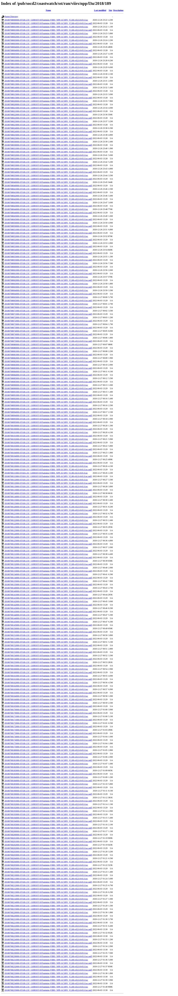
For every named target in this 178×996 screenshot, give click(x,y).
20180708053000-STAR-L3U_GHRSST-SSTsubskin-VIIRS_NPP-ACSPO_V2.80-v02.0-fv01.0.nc (46, 243)
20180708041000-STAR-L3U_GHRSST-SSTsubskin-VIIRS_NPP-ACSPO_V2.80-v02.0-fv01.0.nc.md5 (48, 192)
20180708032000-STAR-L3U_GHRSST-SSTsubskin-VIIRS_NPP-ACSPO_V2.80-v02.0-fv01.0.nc (46, 155)
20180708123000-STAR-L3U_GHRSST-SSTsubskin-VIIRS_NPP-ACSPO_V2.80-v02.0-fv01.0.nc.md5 (48, 530)
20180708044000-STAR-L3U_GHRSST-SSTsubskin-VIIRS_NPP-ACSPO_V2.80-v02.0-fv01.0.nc (46, 209)
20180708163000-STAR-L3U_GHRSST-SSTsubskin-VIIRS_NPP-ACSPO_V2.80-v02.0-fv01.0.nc (46, 689)
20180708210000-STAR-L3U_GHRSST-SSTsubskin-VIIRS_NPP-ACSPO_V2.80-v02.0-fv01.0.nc (46, 872)
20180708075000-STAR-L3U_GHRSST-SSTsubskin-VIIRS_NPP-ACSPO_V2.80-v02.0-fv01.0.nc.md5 (48, 341)
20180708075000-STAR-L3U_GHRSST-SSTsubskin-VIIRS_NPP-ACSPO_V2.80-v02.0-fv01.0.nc (46, 338)
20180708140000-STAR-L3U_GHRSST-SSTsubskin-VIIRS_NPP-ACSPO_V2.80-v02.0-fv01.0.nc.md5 (48, 591)
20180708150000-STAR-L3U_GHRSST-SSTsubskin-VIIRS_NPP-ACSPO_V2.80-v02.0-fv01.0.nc (46, 628)
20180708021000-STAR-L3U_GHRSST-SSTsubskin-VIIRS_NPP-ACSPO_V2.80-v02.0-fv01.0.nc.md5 (48, 111)
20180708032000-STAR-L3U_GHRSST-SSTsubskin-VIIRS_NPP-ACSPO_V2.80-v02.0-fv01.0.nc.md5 (48, 158)
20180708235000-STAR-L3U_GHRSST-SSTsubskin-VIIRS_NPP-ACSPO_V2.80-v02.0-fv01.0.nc (46, 987)
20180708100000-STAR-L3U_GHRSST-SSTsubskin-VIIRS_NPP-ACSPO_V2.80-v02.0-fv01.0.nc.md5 (48, 429)
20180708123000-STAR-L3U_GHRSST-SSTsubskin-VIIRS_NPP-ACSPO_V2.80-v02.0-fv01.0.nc (46, 527)
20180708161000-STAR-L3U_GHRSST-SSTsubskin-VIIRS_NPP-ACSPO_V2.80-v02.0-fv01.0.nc (46, 676)
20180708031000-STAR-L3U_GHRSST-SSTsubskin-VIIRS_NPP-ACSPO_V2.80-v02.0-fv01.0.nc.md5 (48, 152)
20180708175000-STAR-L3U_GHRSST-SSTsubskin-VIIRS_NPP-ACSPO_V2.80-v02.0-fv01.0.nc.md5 (48, 747)
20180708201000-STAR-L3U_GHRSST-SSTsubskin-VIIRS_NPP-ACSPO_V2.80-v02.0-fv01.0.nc (46, 838)
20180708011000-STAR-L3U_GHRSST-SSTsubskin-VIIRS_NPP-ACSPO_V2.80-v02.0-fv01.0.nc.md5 (48, 71)
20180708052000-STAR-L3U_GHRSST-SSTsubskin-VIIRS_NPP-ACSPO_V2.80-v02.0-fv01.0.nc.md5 (48, 240)
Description (118, 10)
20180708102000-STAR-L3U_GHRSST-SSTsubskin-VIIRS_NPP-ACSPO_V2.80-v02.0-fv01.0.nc (46, 439)
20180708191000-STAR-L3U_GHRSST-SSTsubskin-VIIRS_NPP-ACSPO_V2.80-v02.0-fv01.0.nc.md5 (48, 801)
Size (110, 10)
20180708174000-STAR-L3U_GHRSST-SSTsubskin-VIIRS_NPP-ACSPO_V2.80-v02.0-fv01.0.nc (46, 737)
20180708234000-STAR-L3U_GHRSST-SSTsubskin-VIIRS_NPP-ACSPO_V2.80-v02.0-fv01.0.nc (46, 980)
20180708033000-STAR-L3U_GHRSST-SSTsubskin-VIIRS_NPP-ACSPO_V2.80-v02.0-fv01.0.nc (46, 162)
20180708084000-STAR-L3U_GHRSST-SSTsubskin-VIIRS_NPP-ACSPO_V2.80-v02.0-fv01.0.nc (46, 371)
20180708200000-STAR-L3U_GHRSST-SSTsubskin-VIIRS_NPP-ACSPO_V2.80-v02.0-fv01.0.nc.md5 (48, 835)
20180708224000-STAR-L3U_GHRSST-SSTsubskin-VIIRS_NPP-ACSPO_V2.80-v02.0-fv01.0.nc (46, 939)
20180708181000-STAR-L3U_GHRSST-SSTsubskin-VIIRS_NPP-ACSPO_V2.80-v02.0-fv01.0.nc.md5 (48, 760)
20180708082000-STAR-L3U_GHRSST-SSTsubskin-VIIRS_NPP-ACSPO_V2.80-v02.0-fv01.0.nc (46, 358)
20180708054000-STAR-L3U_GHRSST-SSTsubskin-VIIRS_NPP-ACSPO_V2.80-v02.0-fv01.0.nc (46, 250)
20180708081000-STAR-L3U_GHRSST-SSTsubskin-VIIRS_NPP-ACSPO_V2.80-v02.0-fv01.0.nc (46, 351)
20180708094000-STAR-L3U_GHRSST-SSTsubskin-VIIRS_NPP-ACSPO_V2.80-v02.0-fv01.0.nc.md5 (48, 415)
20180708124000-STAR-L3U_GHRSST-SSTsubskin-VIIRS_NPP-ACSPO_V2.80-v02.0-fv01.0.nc (46, 534)
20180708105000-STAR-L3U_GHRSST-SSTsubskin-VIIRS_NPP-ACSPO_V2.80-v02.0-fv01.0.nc (46, 459)
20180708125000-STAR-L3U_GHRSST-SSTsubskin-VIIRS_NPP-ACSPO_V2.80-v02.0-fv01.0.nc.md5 (48, 544)
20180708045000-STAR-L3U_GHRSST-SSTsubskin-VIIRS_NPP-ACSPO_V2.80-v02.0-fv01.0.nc (46, 216)
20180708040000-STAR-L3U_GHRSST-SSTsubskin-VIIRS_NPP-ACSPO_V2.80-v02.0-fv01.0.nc (46, 182)
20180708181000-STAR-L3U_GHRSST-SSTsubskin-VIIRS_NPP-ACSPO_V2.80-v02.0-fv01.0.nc (46, 757)
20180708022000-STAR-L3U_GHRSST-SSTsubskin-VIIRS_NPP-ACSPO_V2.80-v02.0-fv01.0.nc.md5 (48, 118)
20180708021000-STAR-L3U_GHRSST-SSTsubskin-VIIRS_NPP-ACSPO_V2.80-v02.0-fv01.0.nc (46, 108)
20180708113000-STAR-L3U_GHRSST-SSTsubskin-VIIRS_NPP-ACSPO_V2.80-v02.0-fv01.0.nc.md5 (48, 490)
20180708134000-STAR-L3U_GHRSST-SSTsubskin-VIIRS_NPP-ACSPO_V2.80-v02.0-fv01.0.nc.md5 (48, 578)
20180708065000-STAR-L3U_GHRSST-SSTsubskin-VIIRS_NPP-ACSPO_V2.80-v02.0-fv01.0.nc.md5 (48, 300)
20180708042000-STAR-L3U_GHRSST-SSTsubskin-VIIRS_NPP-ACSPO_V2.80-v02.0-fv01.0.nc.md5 (48, 199)
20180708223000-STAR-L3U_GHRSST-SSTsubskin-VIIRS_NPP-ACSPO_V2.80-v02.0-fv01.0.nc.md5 (48, 936)
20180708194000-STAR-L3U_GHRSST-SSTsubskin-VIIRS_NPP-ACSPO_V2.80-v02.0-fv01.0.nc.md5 (48, 821)
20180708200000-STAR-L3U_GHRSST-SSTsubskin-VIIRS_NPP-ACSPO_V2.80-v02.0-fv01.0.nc (46, 831)
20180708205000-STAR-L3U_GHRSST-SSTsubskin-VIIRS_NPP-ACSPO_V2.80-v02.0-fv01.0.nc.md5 (48, 868)
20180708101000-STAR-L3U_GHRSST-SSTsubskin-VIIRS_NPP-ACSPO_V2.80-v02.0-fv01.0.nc (46, 432)
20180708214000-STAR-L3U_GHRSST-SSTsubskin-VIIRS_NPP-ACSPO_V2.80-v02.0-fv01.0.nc (46, 899)
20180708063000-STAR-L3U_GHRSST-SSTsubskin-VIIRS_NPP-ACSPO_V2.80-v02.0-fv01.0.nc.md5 (48, 287)
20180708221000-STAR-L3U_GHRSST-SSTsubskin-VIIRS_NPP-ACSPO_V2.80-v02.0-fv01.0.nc (46, 919)
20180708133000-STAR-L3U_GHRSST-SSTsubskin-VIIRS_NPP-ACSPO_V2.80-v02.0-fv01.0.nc (46, 568)
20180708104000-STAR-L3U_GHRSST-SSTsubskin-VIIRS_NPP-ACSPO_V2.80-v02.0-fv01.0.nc (46, 453)
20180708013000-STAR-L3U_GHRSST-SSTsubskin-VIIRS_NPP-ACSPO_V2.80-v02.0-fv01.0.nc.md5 (48, 84)
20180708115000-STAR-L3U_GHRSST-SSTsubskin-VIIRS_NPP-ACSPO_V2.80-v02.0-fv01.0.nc (46, 500)
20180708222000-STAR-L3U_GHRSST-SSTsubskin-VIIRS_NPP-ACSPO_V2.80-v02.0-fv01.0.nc (46, 926)
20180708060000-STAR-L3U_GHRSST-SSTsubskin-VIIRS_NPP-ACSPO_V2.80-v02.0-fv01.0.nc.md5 (48, 267)
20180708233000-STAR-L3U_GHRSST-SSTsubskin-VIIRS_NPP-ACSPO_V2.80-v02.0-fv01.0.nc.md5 (48, 977)
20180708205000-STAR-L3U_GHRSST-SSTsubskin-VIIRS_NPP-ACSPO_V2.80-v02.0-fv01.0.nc (46, 865)
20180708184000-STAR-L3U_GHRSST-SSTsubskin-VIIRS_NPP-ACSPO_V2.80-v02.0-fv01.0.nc (46, 777)
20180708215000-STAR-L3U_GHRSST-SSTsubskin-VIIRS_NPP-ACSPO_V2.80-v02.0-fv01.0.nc (46, 906)
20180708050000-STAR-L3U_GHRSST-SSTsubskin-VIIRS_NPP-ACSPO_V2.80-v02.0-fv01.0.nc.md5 (48, 226)
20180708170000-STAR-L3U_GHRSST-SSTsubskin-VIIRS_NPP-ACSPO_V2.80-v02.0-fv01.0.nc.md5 (48, 713)
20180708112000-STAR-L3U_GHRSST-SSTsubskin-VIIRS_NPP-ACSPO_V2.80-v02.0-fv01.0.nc (46, 480)
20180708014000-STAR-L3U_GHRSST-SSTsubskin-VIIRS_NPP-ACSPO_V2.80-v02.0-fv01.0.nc (46, 87)
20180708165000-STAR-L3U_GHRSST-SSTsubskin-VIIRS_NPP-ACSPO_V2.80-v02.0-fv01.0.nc (46, 703)
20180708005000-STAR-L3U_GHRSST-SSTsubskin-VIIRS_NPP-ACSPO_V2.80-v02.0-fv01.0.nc (46, 54)
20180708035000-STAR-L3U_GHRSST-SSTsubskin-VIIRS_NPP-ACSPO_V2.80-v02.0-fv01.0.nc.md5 (48, 179)
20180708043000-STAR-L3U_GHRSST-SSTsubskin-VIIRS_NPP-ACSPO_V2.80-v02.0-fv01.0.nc (46, 202)
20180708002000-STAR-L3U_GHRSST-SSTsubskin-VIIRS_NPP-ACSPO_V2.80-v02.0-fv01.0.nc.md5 (48, 37)
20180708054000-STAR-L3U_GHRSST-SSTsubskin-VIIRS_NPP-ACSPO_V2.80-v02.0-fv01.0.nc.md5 (48, 253)
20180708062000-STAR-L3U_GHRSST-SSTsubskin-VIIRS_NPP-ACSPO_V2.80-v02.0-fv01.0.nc (46, 277)
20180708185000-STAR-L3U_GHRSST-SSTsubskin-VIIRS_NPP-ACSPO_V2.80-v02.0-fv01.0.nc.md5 (48, 787)
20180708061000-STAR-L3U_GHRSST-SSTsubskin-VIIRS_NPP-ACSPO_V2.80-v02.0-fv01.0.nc (46, 270)
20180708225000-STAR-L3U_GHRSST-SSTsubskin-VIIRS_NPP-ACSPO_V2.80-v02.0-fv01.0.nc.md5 (48, 950)
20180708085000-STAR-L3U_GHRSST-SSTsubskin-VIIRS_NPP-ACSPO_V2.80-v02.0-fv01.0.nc (46, 378)
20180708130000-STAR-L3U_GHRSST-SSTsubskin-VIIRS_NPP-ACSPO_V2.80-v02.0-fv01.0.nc (46, 547)
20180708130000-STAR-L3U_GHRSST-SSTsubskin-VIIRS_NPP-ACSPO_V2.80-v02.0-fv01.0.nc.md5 (48, 551)
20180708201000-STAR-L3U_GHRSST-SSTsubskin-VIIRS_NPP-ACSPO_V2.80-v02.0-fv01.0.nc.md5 (48, 841)
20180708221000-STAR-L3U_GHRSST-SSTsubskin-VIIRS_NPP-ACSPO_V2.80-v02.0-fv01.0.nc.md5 (48, 922)
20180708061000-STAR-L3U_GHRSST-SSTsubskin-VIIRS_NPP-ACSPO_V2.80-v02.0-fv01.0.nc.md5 (48, 273)
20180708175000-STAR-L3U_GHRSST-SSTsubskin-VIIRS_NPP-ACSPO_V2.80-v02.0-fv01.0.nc (46, 743)
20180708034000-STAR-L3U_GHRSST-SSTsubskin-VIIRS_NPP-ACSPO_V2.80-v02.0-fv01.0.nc (46, 169)
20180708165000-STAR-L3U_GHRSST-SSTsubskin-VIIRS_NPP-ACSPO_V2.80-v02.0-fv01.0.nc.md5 (48, 706)
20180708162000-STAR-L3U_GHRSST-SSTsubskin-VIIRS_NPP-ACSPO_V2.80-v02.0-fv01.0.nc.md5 (48, 686)
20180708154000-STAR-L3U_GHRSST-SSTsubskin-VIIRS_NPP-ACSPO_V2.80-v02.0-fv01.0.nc (46, 655)
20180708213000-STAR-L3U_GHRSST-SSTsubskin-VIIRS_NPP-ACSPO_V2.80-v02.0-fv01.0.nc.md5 (48, 895)
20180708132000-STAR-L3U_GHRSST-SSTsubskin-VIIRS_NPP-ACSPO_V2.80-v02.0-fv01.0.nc (46, 561)
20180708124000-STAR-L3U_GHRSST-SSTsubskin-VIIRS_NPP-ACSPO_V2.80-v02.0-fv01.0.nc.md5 (48, 537)
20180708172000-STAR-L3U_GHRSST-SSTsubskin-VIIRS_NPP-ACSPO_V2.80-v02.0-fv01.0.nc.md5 (48, 726)
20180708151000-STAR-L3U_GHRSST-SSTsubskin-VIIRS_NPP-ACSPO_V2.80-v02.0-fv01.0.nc (46, 635)
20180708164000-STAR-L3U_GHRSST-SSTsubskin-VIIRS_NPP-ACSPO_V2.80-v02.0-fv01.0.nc (46, 696)
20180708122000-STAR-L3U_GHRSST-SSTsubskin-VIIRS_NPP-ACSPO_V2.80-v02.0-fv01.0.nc (46, 520)
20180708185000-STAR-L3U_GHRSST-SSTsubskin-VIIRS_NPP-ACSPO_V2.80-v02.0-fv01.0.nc (46, 784)
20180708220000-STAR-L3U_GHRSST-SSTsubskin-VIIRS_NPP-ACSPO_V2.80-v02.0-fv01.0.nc (46, 912)
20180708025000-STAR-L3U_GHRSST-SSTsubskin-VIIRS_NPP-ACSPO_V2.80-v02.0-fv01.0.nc (46, 135)
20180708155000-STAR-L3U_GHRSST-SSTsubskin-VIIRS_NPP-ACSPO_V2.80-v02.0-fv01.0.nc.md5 (48, 666)
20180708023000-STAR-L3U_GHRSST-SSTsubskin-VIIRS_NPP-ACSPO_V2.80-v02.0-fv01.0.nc (46, 121)
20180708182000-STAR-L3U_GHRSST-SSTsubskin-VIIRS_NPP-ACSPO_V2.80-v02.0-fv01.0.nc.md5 (48, 767)
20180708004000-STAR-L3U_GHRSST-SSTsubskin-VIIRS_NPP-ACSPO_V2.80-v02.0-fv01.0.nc (46, 47)
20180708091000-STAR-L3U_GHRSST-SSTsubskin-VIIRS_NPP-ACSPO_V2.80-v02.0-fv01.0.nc (46, 392)
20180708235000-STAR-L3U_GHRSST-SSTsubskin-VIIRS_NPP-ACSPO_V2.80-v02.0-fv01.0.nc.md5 (48, 990)
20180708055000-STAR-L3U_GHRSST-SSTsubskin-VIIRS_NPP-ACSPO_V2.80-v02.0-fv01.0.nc (46, 257)
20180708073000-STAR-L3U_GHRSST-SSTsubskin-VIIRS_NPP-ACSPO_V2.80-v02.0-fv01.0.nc (46, 324)
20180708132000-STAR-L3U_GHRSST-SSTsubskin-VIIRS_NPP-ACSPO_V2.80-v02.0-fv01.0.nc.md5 (48, 564)
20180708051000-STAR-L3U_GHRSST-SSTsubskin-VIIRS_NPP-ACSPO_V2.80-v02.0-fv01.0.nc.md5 (48, 233)
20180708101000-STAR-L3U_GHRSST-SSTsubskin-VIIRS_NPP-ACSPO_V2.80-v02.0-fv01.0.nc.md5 (48, 436)
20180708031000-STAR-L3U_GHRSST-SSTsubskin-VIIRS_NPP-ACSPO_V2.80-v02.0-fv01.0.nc (46, 148)
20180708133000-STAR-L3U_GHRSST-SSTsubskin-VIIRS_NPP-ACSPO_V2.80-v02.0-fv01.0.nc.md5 (48, 571)
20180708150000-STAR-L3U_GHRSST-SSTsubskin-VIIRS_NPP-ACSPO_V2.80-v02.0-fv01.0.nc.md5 (48, 632)
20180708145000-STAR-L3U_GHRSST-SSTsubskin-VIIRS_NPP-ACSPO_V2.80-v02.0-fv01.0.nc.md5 (48, 625)
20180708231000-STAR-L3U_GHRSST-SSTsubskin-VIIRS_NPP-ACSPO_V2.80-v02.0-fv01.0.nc (46, 960)
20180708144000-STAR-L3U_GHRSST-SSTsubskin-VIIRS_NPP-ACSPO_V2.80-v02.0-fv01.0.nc (46, 615)
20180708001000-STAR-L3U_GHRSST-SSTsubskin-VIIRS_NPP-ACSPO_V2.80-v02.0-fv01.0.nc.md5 (48, 30)
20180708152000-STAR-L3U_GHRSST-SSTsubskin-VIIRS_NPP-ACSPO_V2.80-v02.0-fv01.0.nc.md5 (48, 645)
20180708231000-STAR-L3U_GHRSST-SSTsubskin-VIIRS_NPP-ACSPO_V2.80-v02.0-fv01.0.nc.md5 (48, 963)
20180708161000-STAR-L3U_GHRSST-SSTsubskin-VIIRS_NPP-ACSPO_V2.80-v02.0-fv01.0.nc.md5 (48, 679)
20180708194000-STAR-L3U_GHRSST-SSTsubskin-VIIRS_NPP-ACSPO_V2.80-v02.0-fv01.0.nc (46, 818)
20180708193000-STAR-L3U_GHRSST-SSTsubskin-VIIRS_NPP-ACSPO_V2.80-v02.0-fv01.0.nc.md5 (48, 814)
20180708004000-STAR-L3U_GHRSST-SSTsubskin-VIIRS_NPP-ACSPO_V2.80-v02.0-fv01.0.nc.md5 (48, 50)
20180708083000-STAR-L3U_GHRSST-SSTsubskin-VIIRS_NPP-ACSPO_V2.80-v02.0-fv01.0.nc (46, 365)
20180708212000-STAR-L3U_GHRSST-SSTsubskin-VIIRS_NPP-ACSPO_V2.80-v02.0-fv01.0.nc (46, 885)
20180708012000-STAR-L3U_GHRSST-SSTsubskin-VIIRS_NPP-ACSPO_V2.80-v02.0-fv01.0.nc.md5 (48, 77)
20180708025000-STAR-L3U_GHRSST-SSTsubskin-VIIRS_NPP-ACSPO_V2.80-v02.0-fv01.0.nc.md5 (48, 138)
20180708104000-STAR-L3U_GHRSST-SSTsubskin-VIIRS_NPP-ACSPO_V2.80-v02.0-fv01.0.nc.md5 (48, 456)
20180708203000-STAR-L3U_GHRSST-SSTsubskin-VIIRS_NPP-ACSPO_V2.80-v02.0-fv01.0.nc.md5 (48, 855)
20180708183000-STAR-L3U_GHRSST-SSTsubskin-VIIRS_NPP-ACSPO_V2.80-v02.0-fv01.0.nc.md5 (48, 774)
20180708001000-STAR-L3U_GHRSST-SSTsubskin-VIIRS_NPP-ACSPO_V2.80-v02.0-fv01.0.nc (46, 27)
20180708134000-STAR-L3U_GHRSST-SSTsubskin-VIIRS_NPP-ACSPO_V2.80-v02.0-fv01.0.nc (46, 574)
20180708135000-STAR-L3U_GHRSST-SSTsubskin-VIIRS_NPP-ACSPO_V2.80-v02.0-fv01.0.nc (46, 581)
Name (48, 10)
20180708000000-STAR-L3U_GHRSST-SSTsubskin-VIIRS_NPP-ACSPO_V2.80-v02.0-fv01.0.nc (46, 20)
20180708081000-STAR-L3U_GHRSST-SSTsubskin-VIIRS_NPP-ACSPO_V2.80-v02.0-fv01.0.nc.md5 (48, 355)
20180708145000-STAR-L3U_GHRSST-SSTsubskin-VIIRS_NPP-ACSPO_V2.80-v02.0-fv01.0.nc (46, 622)
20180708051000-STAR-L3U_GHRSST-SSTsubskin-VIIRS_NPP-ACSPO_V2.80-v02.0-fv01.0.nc (46, 229)
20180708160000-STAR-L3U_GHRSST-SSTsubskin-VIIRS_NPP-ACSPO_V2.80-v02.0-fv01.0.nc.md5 (48, 672)
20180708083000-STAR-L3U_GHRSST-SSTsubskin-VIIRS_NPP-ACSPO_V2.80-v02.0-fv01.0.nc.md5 (48, 368)
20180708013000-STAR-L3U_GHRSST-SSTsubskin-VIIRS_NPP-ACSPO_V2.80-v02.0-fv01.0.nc (46, 81)
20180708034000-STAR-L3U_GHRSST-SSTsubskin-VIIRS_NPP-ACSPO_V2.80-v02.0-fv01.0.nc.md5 (48, 172)
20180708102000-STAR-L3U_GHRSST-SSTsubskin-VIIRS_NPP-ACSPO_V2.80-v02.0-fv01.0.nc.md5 (48, 442)
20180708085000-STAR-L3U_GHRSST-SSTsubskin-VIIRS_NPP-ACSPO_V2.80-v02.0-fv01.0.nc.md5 (48, 382)
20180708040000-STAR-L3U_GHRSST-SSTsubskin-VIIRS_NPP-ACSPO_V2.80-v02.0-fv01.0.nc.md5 (48, 186)
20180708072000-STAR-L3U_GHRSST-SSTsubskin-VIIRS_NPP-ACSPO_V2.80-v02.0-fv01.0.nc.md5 (48, 321)
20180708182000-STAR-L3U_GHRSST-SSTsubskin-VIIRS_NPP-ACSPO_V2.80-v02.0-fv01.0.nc (46, 764)
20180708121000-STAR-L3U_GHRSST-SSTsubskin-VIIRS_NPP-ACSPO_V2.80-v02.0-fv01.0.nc (46, 513)
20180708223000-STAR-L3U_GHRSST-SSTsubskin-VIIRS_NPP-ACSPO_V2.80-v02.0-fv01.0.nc (46, 933)
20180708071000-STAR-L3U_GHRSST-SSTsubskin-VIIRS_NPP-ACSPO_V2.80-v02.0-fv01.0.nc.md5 (48, 314)
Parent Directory (11, 16)
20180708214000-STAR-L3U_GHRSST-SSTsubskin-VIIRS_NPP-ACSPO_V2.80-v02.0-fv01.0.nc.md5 (48, 902)
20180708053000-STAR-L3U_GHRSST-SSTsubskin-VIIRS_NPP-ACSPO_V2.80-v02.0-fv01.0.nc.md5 (48, 246)
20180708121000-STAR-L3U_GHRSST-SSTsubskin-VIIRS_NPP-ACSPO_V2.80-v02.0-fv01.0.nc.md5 (48, 517)
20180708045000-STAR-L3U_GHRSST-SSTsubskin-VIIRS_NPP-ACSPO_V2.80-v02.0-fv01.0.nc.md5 (48, 219)
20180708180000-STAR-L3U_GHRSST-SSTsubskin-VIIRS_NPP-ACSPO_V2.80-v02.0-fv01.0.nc (46, 750)
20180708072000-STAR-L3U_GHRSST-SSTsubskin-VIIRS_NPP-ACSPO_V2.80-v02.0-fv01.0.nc (46, 317)
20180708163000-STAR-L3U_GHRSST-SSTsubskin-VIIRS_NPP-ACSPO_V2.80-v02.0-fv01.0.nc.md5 (48, 693)
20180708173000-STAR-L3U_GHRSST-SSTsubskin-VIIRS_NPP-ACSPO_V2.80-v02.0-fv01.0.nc (46, 730)
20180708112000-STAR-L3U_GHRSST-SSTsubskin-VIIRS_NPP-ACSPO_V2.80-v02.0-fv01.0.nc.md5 (48, 483)
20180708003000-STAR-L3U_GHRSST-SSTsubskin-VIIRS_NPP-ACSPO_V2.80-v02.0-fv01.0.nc (46, 40)
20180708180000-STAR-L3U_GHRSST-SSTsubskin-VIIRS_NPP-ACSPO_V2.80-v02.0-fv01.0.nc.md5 (48, 753)
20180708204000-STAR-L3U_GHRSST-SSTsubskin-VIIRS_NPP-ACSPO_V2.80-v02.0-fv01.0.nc (46, 858)
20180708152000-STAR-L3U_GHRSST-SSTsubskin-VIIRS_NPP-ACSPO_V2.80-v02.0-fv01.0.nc (46, 642)
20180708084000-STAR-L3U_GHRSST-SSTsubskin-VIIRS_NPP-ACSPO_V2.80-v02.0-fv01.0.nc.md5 (48, 375)
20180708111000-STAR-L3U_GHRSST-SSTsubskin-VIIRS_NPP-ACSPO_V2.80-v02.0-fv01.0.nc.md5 (48, 476)
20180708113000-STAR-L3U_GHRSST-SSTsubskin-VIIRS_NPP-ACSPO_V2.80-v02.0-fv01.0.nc (46, 486)
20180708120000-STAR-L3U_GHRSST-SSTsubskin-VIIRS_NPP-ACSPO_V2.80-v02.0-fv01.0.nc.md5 (48, 510)
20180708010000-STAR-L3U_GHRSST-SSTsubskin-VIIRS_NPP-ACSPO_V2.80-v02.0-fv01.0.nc (46, 60)
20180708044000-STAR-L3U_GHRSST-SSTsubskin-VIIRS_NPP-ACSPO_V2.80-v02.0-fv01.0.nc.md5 (48, 213)
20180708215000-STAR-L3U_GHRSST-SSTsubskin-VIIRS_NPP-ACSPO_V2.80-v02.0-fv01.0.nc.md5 (48, 909)
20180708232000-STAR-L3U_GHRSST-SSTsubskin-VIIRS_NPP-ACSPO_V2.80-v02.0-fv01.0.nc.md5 (48, 970)
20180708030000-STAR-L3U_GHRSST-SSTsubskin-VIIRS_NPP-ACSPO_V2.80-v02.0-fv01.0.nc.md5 (48, 145)
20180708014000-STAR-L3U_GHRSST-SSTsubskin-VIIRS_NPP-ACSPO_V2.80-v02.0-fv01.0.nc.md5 (48, 91)
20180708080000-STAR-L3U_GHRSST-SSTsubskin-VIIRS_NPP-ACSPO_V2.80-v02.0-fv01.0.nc (46, 344)
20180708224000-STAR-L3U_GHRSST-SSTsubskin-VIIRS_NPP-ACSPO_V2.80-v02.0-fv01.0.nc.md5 (48, 943)
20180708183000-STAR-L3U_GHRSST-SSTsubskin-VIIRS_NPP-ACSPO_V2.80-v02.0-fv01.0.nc (46, 770)
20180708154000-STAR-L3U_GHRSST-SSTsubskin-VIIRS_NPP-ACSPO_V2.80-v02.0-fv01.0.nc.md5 (48, 659)
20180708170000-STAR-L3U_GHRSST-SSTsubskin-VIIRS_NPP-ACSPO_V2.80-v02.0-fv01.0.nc (46, 710)
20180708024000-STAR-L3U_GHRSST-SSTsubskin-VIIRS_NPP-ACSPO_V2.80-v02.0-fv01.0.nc (46, 128)
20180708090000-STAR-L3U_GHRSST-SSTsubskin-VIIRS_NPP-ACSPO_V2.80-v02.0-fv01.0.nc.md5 (48, 388)
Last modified (100, 10)
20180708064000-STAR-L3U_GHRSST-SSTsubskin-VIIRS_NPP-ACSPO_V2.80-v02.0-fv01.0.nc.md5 (48, 294)
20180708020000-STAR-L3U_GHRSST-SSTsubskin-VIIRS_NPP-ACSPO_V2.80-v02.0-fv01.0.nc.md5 (48, 104)
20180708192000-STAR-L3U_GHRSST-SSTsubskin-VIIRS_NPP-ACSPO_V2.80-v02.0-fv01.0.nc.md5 (48, 808)
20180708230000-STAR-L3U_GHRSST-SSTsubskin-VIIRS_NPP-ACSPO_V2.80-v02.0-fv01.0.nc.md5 (48, 956)
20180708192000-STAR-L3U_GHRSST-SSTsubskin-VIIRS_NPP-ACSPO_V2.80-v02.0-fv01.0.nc (46, 804)
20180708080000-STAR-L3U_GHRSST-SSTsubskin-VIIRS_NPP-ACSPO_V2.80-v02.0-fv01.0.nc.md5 (48, 348)
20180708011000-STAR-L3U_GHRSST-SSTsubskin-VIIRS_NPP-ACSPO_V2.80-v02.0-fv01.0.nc (46, 67)
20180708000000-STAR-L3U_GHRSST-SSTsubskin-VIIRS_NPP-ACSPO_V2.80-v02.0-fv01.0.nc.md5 (48, 23)
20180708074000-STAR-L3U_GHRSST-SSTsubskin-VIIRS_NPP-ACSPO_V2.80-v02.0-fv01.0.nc (46, 331)
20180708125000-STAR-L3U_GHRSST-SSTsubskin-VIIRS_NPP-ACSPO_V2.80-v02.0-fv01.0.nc (46, 540)
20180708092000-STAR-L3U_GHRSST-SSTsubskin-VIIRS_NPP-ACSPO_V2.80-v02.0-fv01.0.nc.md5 (48, 402)
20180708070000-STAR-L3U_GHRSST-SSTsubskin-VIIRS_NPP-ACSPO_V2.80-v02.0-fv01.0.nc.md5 (48, 307)
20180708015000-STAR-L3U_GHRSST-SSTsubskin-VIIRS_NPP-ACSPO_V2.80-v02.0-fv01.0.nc (46, 94)
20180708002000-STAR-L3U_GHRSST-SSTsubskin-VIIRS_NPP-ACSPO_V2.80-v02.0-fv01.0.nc (46, 33)
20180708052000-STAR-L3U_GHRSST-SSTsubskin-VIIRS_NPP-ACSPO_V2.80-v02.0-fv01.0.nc (46, 236)
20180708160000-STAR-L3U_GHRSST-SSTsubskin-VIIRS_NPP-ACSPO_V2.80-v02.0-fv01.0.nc (46, 669)
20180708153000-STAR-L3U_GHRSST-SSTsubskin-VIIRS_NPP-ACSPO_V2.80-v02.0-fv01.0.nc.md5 (48, 652)
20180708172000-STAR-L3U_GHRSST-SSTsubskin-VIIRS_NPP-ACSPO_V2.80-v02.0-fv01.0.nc (46, 723)
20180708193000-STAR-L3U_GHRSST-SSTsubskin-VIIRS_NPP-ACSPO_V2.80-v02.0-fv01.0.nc (46, 811)
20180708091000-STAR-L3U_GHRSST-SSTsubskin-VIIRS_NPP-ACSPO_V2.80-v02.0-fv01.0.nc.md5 (48, 395)
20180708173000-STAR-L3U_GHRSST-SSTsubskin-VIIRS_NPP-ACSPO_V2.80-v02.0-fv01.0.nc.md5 (48, 733)
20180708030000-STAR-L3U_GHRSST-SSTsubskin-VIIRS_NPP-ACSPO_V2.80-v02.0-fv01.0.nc (46, 142)
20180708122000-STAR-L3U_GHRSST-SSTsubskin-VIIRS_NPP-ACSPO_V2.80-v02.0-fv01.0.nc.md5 (48, 524)
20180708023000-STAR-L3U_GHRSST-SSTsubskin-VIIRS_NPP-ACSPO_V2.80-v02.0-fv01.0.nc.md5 (48, 125)
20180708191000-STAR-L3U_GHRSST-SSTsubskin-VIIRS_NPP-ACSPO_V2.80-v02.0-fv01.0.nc (46, 797)
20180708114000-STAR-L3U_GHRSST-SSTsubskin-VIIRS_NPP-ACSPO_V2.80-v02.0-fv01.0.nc (46, 493)
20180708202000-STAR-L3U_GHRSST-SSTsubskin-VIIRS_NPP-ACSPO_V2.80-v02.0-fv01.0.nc (46, 845)
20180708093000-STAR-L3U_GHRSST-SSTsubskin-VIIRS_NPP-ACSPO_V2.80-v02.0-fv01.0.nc (46, 405)
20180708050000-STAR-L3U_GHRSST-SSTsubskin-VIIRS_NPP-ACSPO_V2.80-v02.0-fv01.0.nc (46, 223)
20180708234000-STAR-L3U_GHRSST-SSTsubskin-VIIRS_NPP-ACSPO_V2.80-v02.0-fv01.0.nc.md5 (48, 983)
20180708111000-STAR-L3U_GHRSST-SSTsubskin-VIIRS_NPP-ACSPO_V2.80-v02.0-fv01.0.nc (46, 473)
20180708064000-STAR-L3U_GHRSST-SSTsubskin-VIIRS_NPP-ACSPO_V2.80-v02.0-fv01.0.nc (46, 290)
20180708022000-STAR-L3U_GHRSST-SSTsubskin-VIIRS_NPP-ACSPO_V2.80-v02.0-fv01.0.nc (46, 115)
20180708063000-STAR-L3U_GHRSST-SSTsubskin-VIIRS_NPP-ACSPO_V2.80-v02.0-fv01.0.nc (46, 284)
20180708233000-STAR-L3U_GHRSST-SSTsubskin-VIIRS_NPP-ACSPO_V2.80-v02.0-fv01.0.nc (46, 973)
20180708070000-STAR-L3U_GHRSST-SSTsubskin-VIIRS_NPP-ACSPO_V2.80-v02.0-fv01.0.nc (46, 304)
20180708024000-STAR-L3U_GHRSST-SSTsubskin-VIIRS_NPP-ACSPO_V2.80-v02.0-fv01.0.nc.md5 (48, 131)
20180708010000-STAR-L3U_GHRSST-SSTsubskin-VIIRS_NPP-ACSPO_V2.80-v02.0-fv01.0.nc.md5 (48, 64)
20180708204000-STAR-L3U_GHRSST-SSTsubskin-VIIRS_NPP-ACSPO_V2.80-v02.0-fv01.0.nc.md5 (48, 862)
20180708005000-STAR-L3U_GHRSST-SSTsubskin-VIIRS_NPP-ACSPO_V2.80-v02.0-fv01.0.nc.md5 (48, 57)
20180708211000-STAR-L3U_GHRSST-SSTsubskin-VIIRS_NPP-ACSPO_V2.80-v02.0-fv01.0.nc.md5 (48, 882)
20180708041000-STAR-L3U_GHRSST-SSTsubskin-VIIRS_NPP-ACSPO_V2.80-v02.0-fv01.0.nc (46, 189)
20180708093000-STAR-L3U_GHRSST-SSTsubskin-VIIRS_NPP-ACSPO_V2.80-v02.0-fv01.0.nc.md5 (48, 409)
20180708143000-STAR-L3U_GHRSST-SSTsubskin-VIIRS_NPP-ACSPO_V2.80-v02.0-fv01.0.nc (46, 608)
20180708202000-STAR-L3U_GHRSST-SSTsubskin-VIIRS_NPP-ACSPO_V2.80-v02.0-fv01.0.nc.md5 (48, 848)
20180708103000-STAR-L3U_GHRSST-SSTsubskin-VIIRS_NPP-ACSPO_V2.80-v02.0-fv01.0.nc (46, 446)
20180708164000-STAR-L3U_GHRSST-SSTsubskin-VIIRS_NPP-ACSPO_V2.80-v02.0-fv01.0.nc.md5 (48, 699)
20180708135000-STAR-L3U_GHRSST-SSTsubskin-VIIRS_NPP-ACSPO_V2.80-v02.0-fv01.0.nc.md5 (48, 584)
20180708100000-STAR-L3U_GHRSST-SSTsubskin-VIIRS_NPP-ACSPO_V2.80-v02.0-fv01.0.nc (46, 426)
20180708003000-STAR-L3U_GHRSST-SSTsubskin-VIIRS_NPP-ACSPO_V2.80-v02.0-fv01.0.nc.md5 (48, 44)
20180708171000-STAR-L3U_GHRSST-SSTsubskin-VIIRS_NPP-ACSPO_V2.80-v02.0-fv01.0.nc (46, 716)
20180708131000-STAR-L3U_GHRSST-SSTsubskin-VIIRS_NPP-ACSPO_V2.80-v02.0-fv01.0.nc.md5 (48, 557)
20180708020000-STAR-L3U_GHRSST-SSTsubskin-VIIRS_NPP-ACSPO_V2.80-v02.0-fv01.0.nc (46, 101)
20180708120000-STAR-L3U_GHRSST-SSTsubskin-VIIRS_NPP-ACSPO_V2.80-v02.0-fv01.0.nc (46, 507)
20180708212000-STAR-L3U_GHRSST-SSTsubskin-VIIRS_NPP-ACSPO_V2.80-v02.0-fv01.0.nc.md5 (48, 889)
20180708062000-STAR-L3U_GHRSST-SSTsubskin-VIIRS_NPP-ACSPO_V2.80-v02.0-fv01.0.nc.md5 (48, 280)
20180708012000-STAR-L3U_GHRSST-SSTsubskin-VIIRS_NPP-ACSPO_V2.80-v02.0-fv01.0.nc (46, 74)
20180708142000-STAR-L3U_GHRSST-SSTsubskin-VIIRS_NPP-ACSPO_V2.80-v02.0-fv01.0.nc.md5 (48, 605)
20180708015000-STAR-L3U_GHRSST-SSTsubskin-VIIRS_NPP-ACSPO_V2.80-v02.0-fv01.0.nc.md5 (48, 98)
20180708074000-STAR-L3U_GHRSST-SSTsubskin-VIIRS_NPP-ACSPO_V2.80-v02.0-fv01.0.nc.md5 (48, 334)
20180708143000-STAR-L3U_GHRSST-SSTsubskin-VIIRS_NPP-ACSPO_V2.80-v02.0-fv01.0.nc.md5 (48, 611)
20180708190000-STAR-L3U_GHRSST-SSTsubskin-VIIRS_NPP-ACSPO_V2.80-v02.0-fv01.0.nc (46, 791)
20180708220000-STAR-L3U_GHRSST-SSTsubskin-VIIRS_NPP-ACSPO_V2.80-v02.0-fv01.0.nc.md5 (48, 916)
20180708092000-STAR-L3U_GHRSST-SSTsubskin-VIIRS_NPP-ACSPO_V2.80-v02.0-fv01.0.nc (46, 398)
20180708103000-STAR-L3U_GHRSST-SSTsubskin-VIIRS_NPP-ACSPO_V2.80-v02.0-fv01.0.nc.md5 (48, 449)
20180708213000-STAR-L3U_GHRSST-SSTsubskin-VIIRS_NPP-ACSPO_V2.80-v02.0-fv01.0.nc (46, 892)
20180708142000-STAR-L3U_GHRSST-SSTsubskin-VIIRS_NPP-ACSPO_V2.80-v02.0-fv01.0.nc (46, 601)
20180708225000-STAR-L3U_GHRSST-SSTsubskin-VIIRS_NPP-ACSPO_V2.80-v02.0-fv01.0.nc (46, 946)
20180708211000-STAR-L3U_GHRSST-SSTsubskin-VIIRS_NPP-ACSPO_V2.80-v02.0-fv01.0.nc (46, 879)
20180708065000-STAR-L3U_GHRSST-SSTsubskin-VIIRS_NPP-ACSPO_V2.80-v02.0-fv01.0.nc (46, 297)
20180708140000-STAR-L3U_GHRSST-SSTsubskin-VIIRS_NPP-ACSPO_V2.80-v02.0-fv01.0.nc (46, 588)
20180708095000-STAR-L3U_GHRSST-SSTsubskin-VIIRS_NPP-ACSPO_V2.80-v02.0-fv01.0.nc (46, 419)
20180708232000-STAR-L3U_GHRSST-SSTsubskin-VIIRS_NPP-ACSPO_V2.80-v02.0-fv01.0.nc (46, 966)
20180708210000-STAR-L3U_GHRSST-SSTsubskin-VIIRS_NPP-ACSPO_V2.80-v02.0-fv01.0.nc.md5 (48, 875)
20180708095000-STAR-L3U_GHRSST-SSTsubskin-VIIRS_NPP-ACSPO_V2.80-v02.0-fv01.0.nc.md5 (48, 422)
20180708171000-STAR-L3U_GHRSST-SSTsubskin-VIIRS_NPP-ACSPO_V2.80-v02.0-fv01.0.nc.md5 (48, 720)
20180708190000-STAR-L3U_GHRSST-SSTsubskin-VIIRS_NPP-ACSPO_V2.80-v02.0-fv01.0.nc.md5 (48, 794)
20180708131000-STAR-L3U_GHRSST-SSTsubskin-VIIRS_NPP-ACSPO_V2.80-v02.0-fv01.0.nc (46, 554)
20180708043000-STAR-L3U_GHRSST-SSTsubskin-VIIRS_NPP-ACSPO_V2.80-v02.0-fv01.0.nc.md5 (48, 206)
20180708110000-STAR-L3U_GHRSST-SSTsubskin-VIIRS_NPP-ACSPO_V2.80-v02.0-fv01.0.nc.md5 (48, 469)
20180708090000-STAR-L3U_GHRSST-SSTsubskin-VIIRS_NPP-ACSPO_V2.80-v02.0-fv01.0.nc (46, 385)
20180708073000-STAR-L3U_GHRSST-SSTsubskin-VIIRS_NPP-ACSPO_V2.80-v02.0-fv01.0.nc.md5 (48, 327)
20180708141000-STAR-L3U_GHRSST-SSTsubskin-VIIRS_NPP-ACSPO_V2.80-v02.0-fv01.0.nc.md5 (48, 598)
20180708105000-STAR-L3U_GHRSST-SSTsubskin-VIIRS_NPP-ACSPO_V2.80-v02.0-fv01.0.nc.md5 (48, 463)
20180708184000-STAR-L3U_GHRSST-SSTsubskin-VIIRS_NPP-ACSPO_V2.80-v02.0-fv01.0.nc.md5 (48, 781)
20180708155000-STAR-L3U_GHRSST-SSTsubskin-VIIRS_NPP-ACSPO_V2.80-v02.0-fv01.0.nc (46, 662)
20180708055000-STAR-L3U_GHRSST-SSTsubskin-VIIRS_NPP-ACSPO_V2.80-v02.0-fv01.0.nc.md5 (48, 260)
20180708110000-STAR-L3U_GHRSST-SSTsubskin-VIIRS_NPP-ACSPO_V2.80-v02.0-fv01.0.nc (46, 466)
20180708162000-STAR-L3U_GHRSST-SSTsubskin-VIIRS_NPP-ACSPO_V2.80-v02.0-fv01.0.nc (46, 682)
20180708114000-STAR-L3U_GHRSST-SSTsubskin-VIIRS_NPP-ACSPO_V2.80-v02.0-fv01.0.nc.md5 (48, 497)
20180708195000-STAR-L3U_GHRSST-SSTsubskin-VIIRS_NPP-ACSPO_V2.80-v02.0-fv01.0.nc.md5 (48, 828)
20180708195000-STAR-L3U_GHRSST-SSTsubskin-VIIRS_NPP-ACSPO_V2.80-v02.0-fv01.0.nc (46, 824)
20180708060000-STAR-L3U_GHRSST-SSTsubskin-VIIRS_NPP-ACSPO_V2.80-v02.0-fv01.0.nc (46, 263)
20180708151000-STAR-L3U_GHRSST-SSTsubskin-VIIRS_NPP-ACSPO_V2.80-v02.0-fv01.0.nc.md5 (48, 639)
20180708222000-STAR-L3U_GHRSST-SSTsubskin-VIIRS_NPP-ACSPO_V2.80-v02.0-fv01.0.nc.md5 (48, 929)
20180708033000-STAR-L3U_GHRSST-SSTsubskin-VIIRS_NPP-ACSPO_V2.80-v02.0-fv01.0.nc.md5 (48, 165)
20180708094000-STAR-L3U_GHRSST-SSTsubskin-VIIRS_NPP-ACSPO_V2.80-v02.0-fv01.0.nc (46, 412)
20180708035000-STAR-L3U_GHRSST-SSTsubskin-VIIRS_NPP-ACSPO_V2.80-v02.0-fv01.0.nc (46, 175)
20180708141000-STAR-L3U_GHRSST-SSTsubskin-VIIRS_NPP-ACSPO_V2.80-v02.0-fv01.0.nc (46, 595)
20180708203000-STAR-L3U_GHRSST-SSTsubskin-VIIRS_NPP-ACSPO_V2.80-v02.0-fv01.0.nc (46, 852)
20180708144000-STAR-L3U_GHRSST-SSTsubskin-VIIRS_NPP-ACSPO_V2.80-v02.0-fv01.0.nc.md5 (48, 618)
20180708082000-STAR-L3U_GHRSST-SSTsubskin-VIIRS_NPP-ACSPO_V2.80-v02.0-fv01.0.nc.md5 (48, 361)
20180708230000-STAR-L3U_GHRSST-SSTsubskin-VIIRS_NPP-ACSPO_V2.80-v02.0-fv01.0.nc (46, 953)
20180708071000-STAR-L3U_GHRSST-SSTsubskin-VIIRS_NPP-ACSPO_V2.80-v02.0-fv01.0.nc (46, 311)
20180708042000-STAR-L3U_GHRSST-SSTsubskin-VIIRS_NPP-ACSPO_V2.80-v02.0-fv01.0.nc (46, 196)
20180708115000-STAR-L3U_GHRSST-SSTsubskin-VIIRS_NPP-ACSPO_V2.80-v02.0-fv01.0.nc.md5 (48, 503)
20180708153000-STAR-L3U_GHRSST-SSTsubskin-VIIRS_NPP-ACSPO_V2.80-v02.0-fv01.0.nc (46, 649)
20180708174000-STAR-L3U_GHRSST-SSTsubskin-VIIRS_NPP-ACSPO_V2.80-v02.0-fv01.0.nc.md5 (48, 740)
